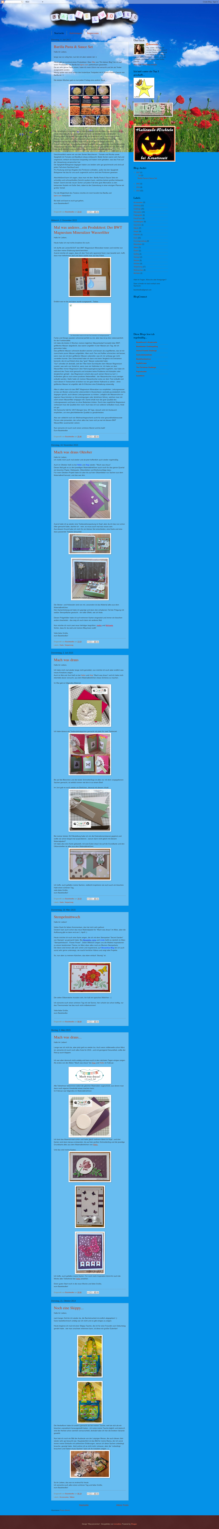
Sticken (136, 260)
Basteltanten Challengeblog (147, 346)
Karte (62, 645)
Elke (93, 62)
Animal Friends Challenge (146, 351)
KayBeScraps (141, 363)
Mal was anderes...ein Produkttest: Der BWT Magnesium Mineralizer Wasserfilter (88, 230)
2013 (138, 191)
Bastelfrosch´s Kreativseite (146, 342)
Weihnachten (138, 270)
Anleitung (137, 205)
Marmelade (138, 244)
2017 (138, 172)
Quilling (136, 254)
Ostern (136, 251)
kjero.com (84, 65)
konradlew (117, 1524)
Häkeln (136, 228)
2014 (138, 187)
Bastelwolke (153, 44)
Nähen (72, 1497)
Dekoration (137, 212)
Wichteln (137, 273)
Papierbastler (141, 372)
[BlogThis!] (90, 212)
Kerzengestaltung (140, 241)
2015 (138, 184)
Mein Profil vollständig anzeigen (145, 65)
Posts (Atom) (65, 1510)
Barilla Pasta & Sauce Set (73, 46)
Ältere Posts (122, 1505)
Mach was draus (66, 659)
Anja (91, 675)
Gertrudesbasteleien (144, 355)
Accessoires (64, 1497)
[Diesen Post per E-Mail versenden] (88, 212)
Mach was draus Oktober (73, 451)
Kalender (137, 235)
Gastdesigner (138, 222)
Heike (83, 675)
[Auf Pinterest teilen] (97, 212)
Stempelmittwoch (67, 916)
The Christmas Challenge (146, 367)
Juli (139, 175)
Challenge (137, 209)
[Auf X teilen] (93, 212)
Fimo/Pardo (138, 218)
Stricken (137, 264)
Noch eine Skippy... (69, 1307)
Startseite (59, 33)
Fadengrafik (138, 215)
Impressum (93, 33)
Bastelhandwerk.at (143, 359)
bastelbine (140, 376)
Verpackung (69, 645)
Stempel (137, 257)
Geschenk (137, 225)
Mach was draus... (68, 1036)
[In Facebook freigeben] (95, 212)
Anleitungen (75, 33)
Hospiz (136, 231)
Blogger (134, 1524)
